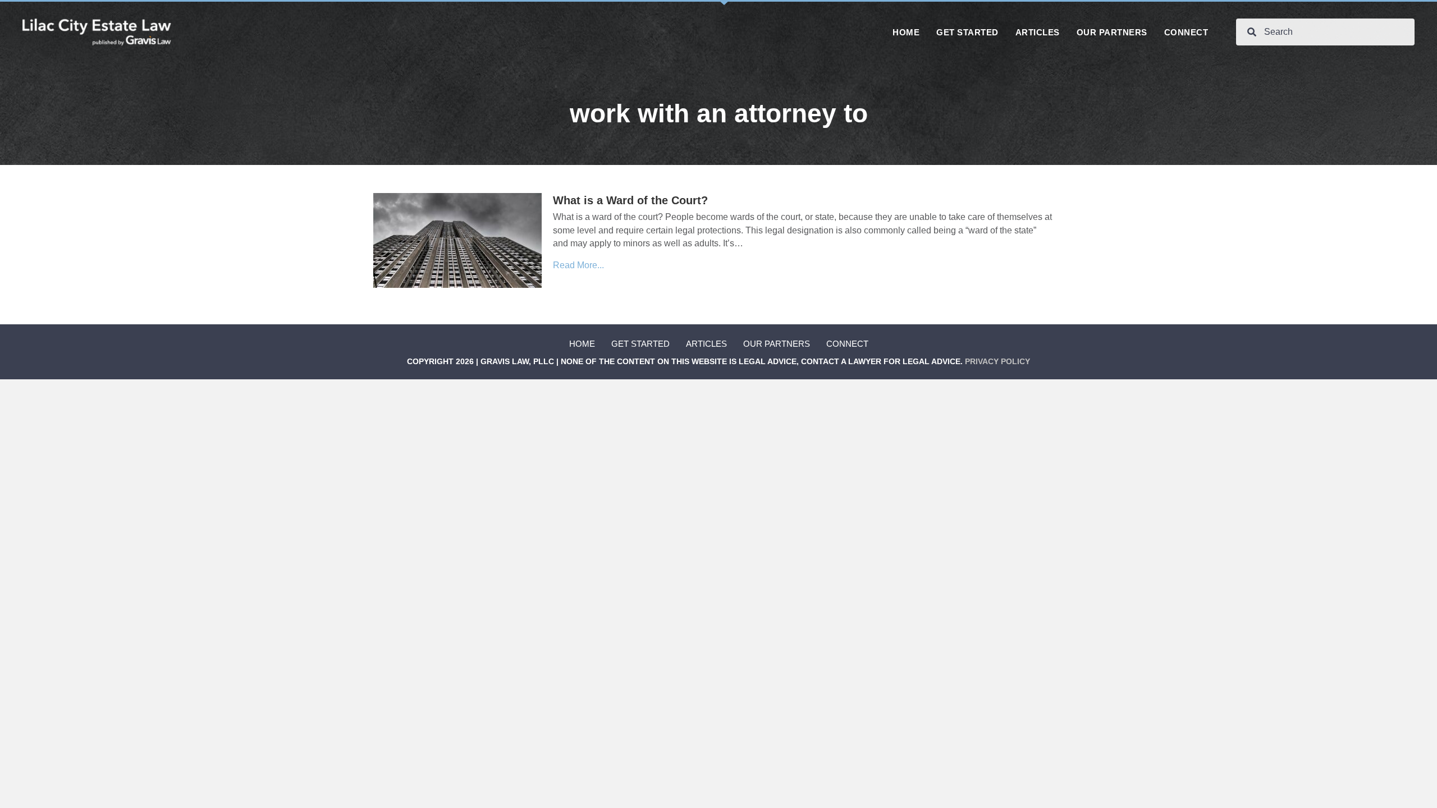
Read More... (578, 265)
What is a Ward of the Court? (630, 200)
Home (582, 343)
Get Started (640, 343)
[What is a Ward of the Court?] (457, 240)
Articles (706, 343)
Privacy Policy (997, 361)
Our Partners (776, 343)
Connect (847, 343)
